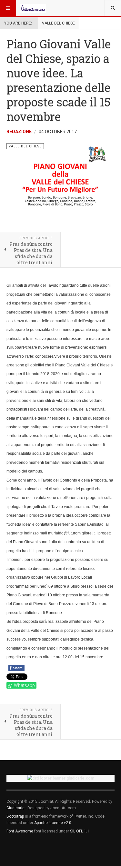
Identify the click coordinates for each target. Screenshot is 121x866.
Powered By (35, 850)
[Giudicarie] (33, 8)
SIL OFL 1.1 (79, 831)
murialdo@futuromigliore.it (71, 533)
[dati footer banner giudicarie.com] (60, 778)
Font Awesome (19, 831)
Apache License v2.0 (52, 823)
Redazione (19, 131)
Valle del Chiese (58, 23)
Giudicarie (15, 808)
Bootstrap (15, 816)
